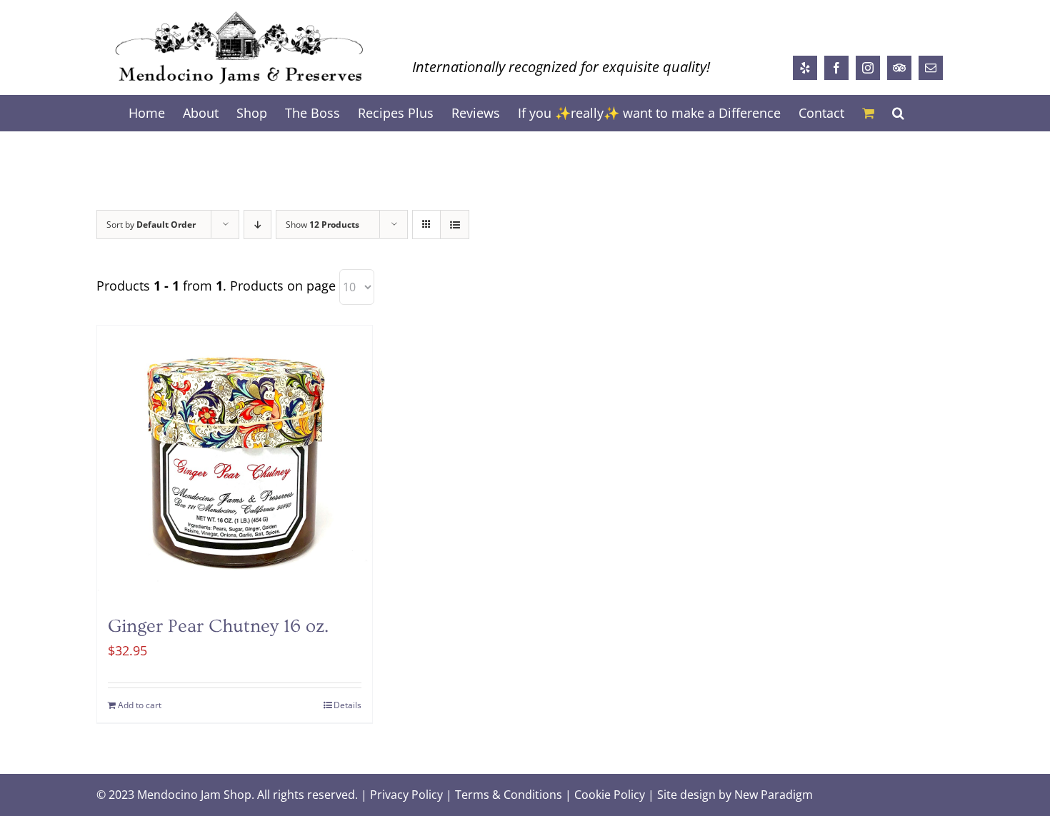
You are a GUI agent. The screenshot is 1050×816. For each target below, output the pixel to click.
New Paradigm (773, 794)
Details (347, 705)
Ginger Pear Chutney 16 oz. (218, 626)
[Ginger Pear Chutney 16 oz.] (234, 463)
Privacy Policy (406, 794)
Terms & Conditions (508, 794)
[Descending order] (257, 224)
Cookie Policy (609, 794)
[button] (898, 113)
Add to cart (139, 705)
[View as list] (455, 224)
